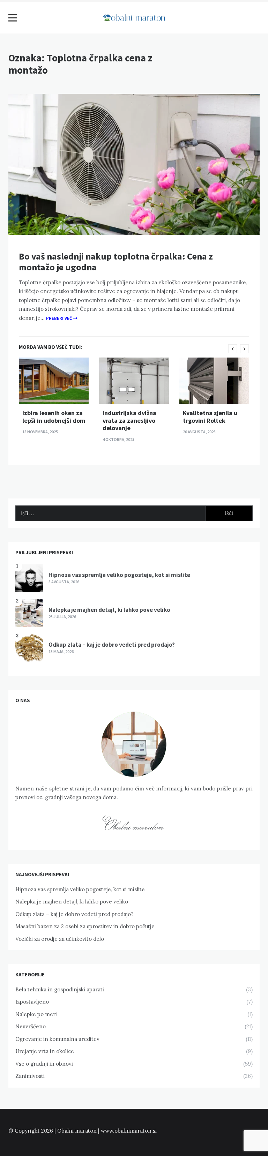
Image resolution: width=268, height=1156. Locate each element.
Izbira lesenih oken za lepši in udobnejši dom (53, 417)
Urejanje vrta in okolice (44, 1051)
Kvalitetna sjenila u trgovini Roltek (210, 417)
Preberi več (59, 318)
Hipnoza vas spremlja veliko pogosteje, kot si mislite (119, 575)
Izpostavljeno (32, 1001)
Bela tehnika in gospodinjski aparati (59, 989)
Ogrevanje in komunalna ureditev (57, 1039)
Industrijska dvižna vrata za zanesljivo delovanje (129, 420)
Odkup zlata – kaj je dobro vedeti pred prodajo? (112, 644)
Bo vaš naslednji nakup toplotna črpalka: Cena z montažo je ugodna (116, 261)
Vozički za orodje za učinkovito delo (59, 939)
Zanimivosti (30, 1076)
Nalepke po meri (36, 1014)
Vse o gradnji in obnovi (44, 1063)
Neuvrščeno (30, 1026)
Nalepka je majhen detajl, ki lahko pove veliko (109, 610)
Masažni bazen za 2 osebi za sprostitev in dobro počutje (85, 926)
